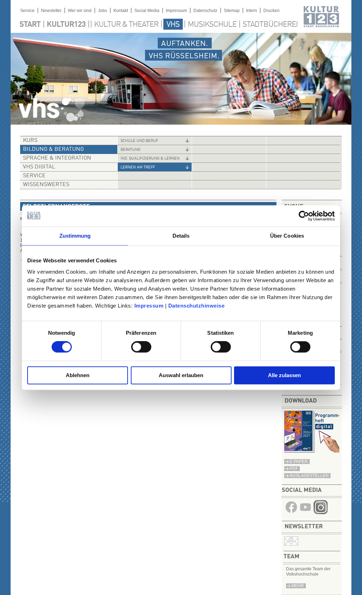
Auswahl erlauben (181, 375)
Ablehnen (77, 375)
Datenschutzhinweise (196, 306)
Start (30, 25)
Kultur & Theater (126, 25)
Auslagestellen (309, 475)
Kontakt (120, 10)
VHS (173, 25)
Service (27, 10)
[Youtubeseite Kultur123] (305, 512)
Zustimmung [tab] (75, 236)
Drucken (271, 10)
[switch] (141, 347)
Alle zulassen (284, 375)
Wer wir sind (80, 10)
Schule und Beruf (139, 141)
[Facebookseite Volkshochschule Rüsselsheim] (291, 512)
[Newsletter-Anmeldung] (291, 544)
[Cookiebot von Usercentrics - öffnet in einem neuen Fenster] (304, 215)
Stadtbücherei (270, 25)
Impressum (149, 306)
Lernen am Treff (138, 167)
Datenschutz (205, 10)
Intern (251, 10)
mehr (297, 585)
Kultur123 (66, 25)
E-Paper (299, 461)
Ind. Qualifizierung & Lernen (150, 159)
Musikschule (212, 25)
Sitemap (232, 10)
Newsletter (51, 10)
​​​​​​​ (321, 512)
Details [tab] (181, 236)
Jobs (102, 10)
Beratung (130, 150)
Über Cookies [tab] (287, 236)
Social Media (146, 10)
